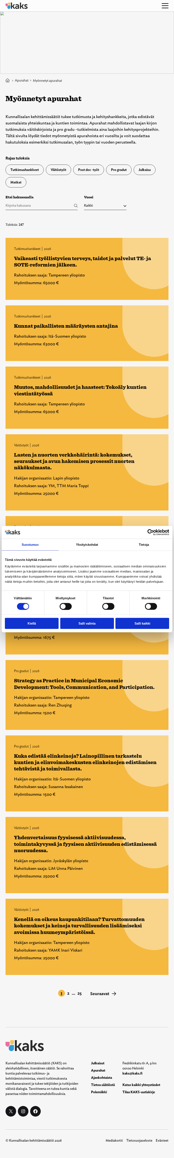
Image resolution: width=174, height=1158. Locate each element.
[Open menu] (165, 5)
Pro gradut (119, 170)
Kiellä (32, 623)
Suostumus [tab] (30, 544)
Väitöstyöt (58, 170)
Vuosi (88, 197)
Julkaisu (145, 170)
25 (79, 993)
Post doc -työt (88, 170)
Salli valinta (87, 623)
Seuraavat (103, 993)
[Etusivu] (8, 81)
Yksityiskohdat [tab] (87, 544)
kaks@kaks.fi (132, 1073)
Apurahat (21, 80)
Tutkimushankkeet (24, 170)
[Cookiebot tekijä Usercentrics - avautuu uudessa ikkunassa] (150, 532)
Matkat (15, 182)
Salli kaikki (142, 623)
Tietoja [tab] (144, 544)
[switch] (66, 606)
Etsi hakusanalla (20, 197)
